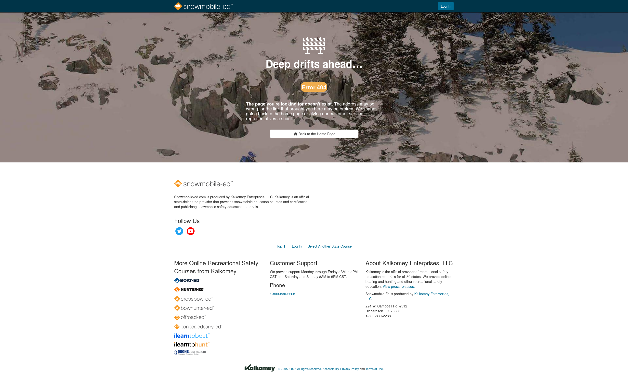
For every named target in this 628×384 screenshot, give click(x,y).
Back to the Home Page (317, 133)
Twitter (179, 231)
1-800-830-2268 (282, 293)
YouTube (191, 231)
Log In (446, 6)
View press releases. (399, 286)
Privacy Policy (349, 369)
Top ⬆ (281, 246)
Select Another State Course (330, 246)
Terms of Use (374, 369)
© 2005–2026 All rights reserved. (300, 369)
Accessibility (331, 369)
